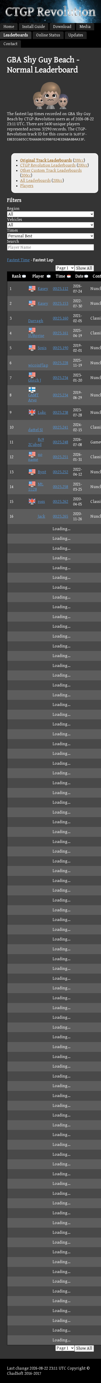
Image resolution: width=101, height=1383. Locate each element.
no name (35, 457)
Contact (10, 43)
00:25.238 (60, 412)
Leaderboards (16, 35)
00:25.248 (60, 442)
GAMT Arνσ (33, 398)
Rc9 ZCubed (36, 442)
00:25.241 (60, 427)
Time (60, 276)
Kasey (43, 288)
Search (13, 241)
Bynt (42, 472)
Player (38, 276)
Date (79, 276)
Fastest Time (18, 260)
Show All (84, 268)
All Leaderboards (35, 180)
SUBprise (36, 335)
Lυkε (42, 412)
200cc (79, 160)
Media (85, 26)
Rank (16, 276)
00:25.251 (60, 456)
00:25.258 (60, 486)
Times (12, 230)
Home (9, 26)
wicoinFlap (38, 365)
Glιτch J (34, 380)
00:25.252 (60, 472)
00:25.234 (60, 377)
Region (13, 208)
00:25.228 (60, 362)
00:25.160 (60, 318)
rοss (41, 501)
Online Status (48, 35)
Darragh (35, 320)
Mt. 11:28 (36, 487)
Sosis (42, 347)
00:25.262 (60, 501)
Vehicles (14, 219)
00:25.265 (60, 516)
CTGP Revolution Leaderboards (48, 165)
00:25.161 (60, 333)
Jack (41, 516)
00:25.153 (60, 303)
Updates (75, 35)
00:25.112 (60, 288)
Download (62, 26)
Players (26, 185)
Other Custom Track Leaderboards (51, 170)
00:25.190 (60, 347)
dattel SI (35, 429)
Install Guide (33, 26)
